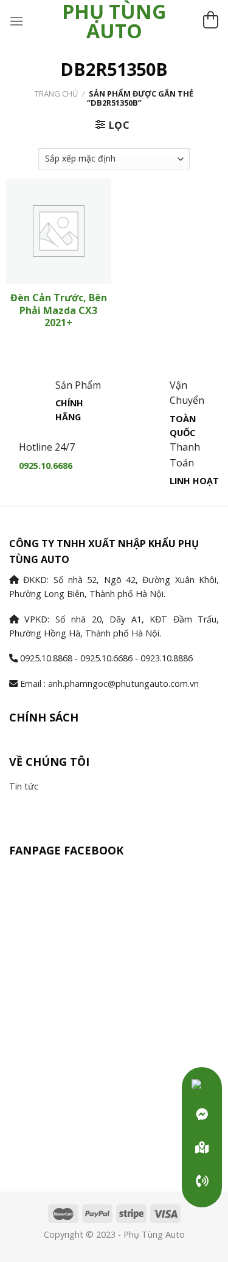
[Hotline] (202, 1181)
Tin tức (23, 786)
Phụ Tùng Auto (114, 21)
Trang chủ (56, 93)
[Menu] (16, 21)
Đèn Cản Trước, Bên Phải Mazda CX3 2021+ (58, 310)
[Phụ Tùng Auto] (202, 1148)
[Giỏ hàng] (210, 21)
